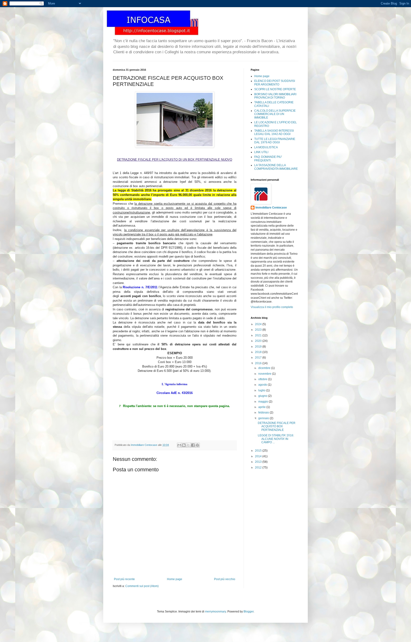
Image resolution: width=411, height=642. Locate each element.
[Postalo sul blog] (183, 445)
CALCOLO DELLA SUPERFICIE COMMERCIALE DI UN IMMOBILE (275, 114)
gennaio (264, 418)
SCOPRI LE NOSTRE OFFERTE (275, 89)
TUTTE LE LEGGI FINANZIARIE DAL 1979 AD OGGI (274, 140)
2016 (258, 363)
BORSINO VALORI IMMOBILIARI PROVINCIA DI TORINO (275, 96)
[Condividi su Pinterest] (197, 445)
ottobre (263, 379)
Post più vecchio (224, 579)
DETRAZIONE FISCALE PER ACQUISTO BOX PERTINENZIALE (276, 426)
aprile (262, 407)
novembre (265, 373)
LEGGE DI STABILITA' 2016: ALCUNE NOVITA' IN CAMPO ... (276, 439)
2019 (258, 346)
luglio (262, 390)
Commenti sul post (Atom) (142, 586)
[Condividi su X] (188, 445)
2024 (258, 324)
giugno (263, 396)
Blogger (249, 611)
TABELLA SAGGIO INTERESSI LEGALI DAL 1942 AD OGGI (274, 132)
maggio (263, 401)
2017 (258, 357)
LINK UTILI (261, 152)
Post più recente (124, 579)
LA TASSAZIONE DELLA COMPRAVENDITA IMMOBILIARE (276, 167)
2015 (258, 450)
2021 (258, 335)
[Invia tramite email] (179, 445)
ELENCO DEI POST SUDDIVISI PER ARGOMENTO (274, 82)
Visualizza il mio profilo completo (272, 307)
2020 (258, 341)
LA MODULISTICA (266, 147)
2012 (258, 467)
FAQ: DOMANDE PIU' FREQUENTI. (268, 158)
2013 (258, 461)
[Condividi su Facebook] (193, 445)
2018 (258, 352)
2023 (258, 329)
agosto (263, 384)
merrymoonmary (215, 611)
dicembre (264, 368)
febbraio (264, 412)
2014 (258, 456)
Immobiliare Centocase (271, 207)
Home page (174, 579)
